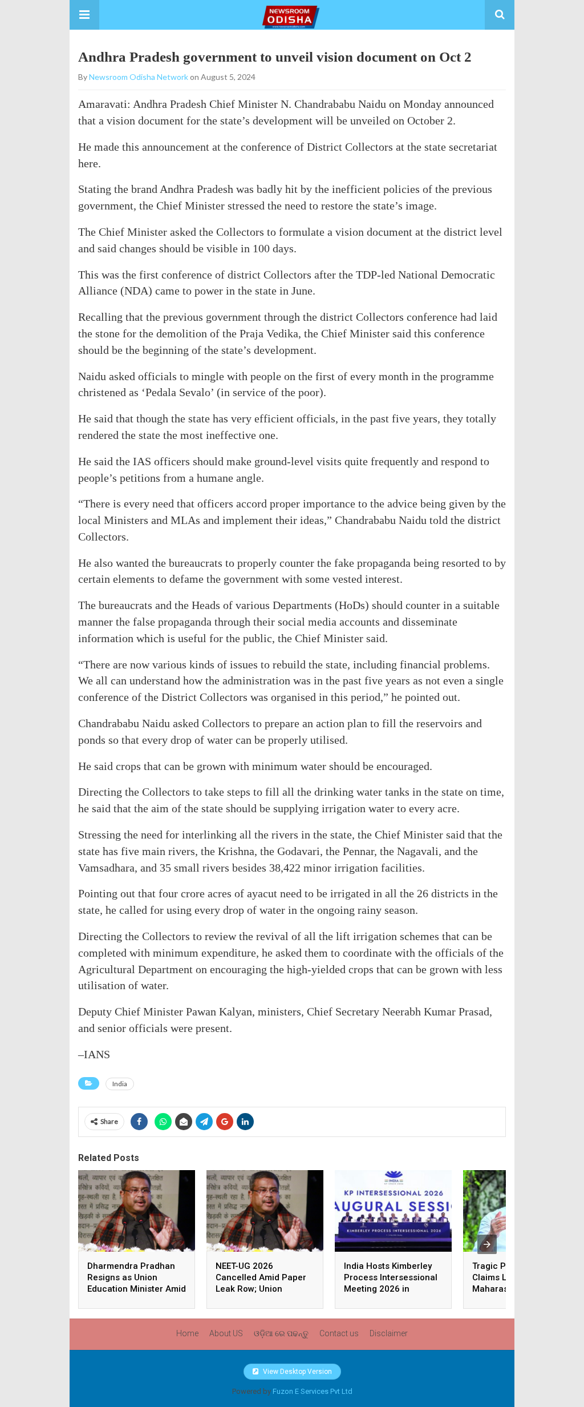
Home (187, 1333)
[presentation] (487, 1244)
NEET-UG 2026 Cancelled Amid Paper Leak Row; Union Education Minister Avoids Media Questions (264, 1289)
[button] (84, 15)
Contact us (339, 1333)
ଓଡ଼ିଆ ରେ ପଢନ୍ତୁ (281, 1333)
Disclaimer (389, 1333)
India (119, 1083)
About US (226, 1333)
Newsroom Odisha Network (138, 77)
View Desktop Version (296, 1372)
